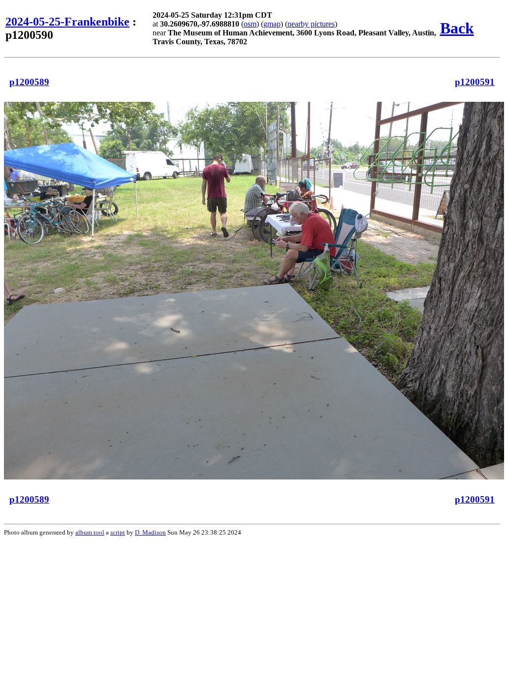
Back (457, 28)
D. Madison (150, 532)
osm (250, 24)
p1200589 (29, 82)
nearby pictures (311, 24)
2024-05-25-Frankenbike (67, 21)
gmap (272, 24)
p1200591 (475, 82)
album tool (89, 532)
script (117, 532)
